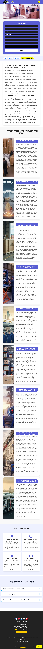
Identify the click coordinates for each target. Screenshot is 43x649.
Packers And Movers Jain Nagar (27, 233)
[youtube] (27, 619)
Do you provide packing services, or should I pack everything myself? (16, 599)
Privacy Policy (31, 646)
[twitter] (21, 619)
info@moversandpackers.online (22, 641)
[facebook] (16, 619)
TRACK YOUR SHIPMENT (21, 631)
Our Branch (10, 58)
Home (5, 58)
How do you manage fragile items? (9, 594)
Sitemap (24, 647)
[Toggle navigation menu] (39, 2)
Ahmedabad (17, 58)
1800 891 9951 (25, 621)
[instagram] (19, 619)
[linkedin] (24, 619)
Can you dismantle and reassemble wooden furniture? (13, 588)
